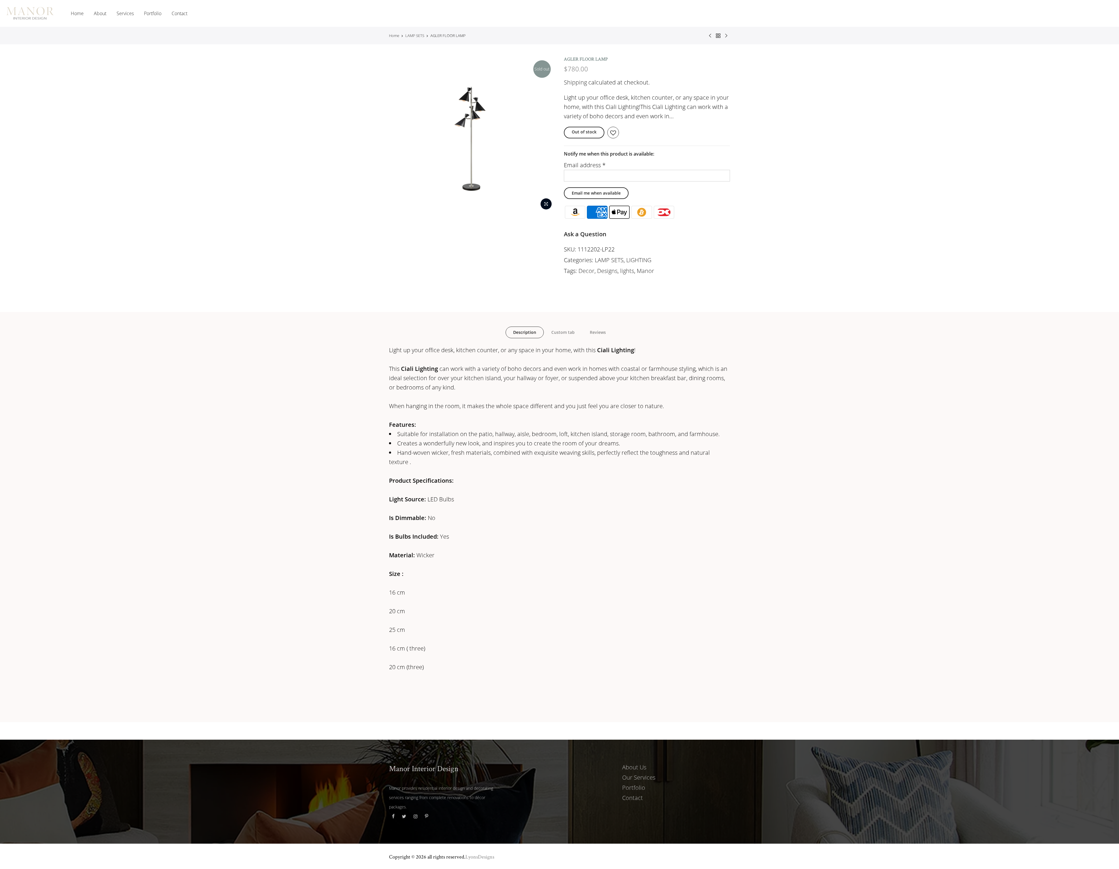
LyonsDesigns (479, 856)
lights (627, 271)
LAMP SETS (414, 35)
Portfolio (152, 13)
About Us (634, 767)
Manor (645, 271)
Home (77, 13)
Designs (607, 271)
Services (125, 13)
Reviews (598, 332)
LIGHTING (638, 260)
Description (524, 332)
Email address (585, 165)
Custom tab (563, 332)
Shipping (575, 82)
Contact (179, 13)
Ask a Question (585, 234)
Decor (586, 271)
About (100, 13)
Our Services (638, 777)
